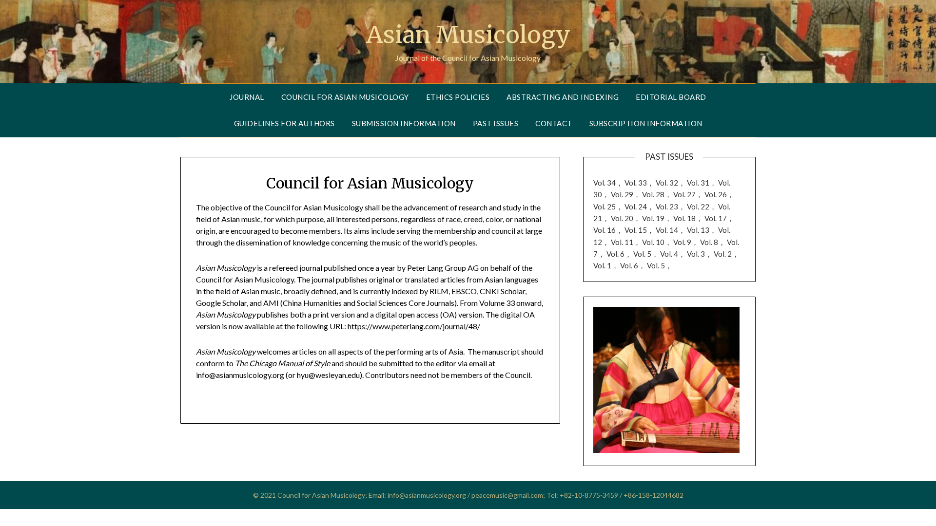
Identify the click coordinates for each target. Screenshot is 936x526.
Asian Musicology (468, 34)
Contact (553, 123)
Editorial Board (671, 97)
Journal (247, 97)
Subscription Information (645, 123)
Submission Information (404, 123)
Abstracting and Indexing (563, 97)
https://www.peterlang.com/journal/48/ (414, 326)
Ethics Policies (458, 97)
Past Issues (496, 123)
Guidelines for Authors (284, 123)
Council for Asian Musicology (345, 97)
